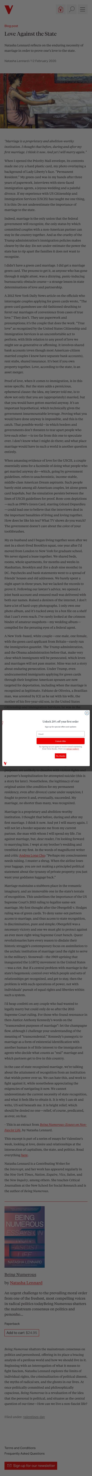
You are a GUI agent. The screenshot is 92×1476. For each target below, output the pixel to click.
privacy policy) (73, 748)
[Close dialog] (87, 713)
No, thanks (60, 756)
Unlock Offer (60, 741)
